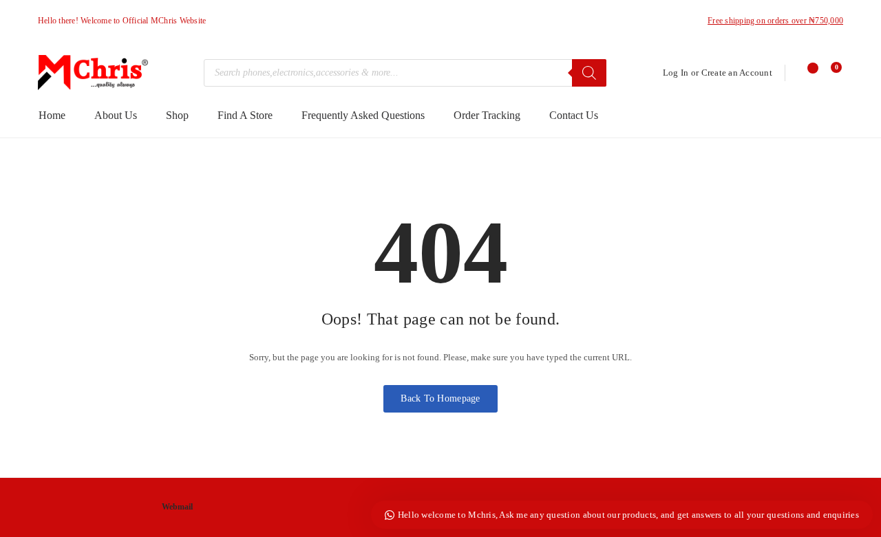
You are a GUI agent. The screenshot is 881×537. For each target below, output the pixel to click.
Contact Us (573, 115)
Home (52, 115)
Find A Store (245, 115)
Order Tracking (487, 115)
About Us (115, 115)
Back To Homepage (440, 398)
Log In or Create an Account (717, 72)
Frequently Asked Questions (363, 115)
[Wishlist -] (807, 73)
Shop (177, 115)
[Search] (589, 73)
